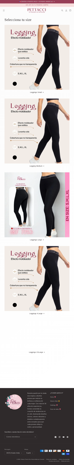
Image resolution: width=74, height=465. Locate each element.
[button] (4, 10)
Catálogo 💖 (54, 405)
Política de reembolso (51, 459)
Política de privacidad (64, 459)
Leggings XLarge (36, 313)
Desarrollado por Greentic (37, 459)
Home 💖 (53, 397)
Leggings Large (36, 240)
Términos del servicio (54, 461)
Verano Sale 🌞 (55, 401)
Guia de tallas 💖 (55, 409)
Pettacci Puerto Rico (26, 459)
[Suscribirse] (35, 437)
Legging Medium (36, 166)
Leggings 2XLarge (36, 352)
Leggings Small (36, 92)
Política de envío (65, 461)
